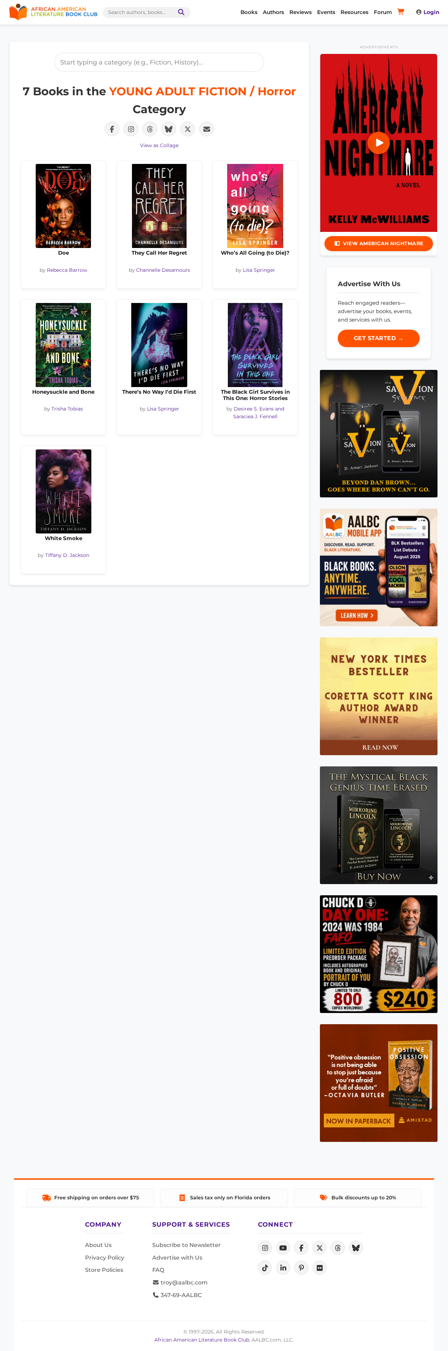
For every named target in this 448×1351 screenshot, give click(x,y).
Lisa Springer (259, 270)
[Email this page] (206, 129)
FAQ (158, 1270)
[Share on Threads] (149, 129)
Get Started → (379, 338)
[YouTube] (283, 1248)
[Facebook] (301, 1248)
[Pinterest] (301, 1268)
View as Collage (159, 145)
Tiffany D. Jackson (67, 555)
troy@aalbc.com (183, 1282)
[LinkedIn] (283, 1268)
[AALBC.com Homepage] (53, 12)
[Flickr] (320, 1268)
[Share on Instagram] (131, 129)
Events (326, 12)
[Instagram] (265, 1248)
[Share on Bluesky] (168, 129)
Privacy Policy (104, 1257)
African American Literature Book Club (201, 1340)
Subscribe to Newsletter (186, 1245)
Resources (355, 12)
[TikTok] (265, 1268)
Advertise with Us (177, 1257)
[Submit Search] (180, 12)
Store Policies (104, 1270)
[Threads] (338, 1248)
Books (249, 12)
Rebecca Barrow (67, 270)
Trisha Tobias (67, 409)
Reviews (300, 12)
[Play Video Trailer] (379, 143)
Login (431, 12)
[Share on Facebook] (112, 129)
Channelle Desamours (163, 270)
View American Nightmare (383, 243)
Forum (383, 12)
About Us (98, 1245)
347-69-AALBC (180, 1295)
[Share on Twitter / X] (187, 129)
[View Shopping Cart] (402, 12)
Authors (273, 12)
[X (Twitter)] (320, 1248)
